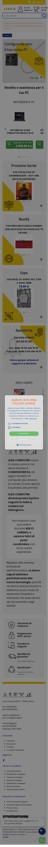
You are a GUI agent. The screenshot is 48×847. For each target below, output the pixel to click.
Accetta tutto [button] (24, 433)
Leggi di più (33, 418)
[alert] (24, 422)
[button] (24, 422)
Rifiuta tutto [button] (24, 439)
